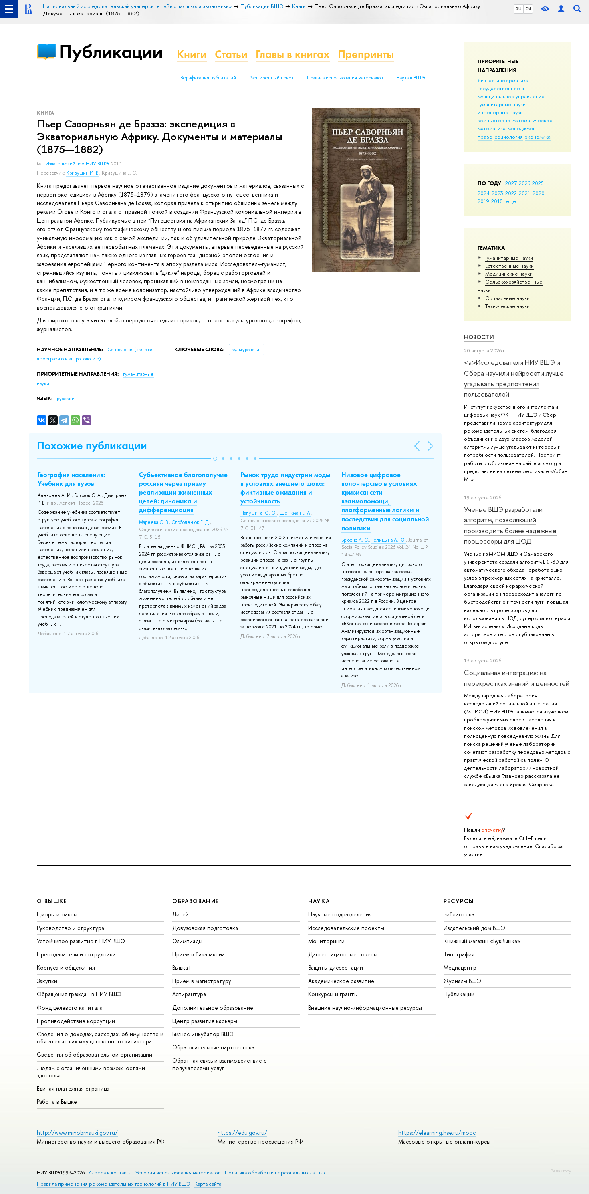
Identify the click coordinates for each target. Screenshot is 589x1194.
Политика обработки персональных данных (275, 1172)
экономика (538, 136)
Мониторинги (326, 941)
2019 (483, 201)
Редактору (561, 1171)
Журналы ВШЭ (462, 981)
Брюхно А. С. (355, 540)
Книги (192, 54)
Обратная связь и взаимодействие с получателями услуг (219, 1064)
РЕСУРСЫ (459, 901)
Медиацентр (460, 967)
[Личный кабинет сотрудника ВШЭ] (561, 9)
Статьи (231, 54)
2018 (497, 201)
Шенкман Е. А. (295, 513)
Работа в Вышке (57, 1101)
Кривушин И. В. (82, 173)
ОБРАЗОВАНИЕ (195, 901)
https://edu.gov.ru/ (242, 1132)
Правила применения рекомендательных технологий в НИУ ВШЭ (113, 1183)
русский (66, 398)
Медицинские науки (509, 273)
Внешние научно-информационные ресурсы (365, 1007)
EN (528, 9)
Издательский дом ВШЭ (474, 928)
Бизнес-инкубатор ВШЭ (203, 1034)
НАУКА (319, 901)
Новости (479, 337)
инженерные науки (500, 112)
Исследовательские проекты (346, 928)
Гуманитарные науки (509, 257)
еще (511, 201)
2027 (511, 183)
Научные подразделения (340, 914)
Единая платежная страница (73, 1088)
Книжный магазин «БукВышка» (482, 941)
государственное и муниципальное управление (511, 92)
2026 (524, 183)
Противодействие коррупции (76, 1021)
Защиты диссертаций (335, 967)
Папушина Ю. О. (258, 513)
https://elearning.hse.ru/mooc (437, 1132)
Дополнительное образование (212, 1007)
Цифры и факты (57, 914)
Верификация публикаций (208, 77)
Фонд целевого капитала (70, 1007)
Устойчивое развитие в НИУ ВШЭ (81, 941)
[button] (215, 459)
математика (492, 128)
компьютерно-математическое (515, 120)
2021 (525, 193)
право (485, 136)
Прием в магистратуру (201, 981)
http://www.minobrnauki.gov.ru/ (77, 1132)
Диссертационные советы (342, 954)
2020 (539, 193)
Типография (459, 954)
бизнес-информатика (503, 80)
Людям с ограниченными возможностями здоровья (91, 1071)
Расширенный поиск (271, 77)
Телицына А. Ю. (388, 540)
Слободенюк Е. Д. (190, 522)
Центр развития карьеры (204, 1021)
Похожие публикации (92, 446)
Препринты (366, 54)
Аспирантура (189, 994)
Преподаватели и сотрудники (76, 954)
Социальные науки (507, 298)
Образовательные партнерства (213, 1047)
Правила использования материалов (345, 77)
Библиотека (459, 914)
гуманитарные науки (502, 104)
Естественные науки (509, 265)
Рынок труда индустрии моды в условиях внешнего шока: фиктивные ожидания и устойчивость (285, 487)
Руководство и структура (70, 928)
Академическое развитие (341, 981)
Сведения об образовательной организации (94, 1054)
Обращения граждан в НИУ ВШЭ (79, 994)
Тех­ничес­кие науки (507, 306)
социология (508, 136)
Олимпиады (187, 941)
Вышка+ (182, 967)
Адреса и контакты (110, 1172)
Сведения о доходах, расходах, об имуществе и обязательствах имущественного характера (100, 1037)
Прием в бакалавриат (200, 954)
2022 (511, 193)
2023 (497, 193)
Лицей (180, 914)
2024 (484, 193)
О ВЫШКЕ (52, 901)
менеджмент (523, 128)
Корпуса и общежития (66, 967)
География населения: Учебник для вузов (71, 479)
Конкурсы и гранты (333, 994)
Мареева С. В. (154, 522)
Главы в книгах (293, 54)
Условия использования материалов (178, 1172)
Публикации (111, 51)
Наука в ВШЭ (410, 77)
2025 (538, 183)
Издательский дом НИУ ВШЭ (77, 164)
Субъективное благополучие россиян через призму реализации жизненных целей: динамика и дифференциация (183, 492)
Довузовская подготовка (205, 928)
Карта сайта (207, 1183)
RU (519, 9)
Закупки (47, 981)
